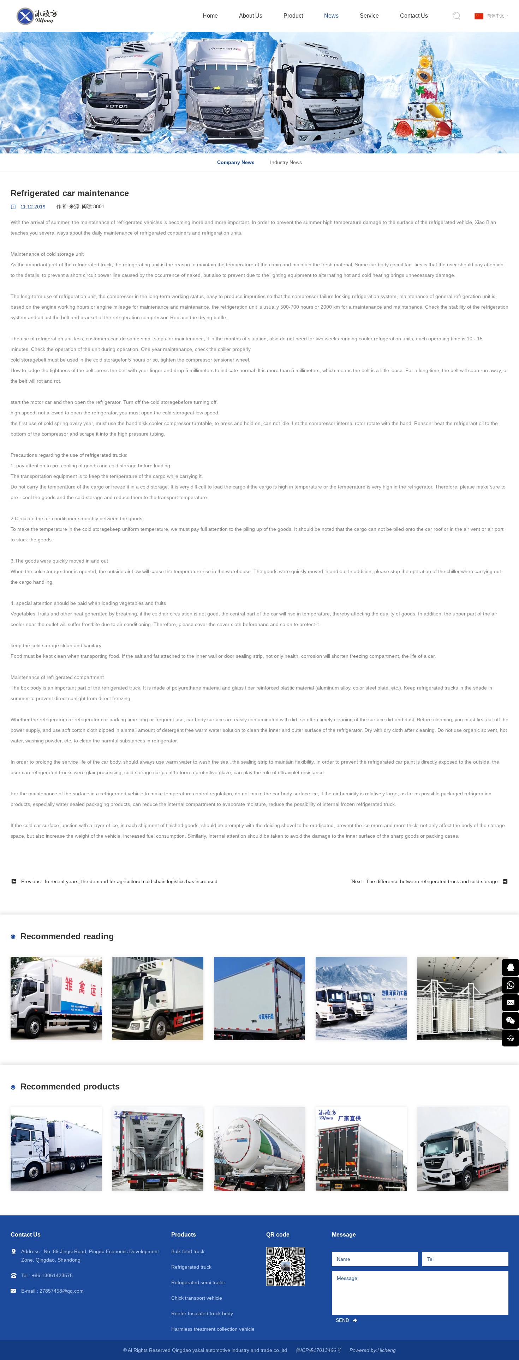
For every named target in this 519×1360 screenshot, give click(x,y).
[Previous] (13, 999)
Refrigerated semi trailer (198, 1282)
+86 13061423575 (52, 1275)
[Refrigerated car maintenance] (361, 998)
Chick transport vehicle (196, 1298)
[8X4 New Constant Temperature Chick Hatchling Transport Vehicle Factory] (56, 998)
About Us (250, 16)
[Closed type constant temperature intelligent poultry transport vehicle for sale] (462, 1149)
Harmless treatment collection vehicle (213, 1329)
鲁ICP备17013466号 (318, 1350)
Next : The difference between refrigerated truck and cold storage (425, 881)
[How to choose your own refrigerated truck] (157, 998)
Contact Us (414, 16)
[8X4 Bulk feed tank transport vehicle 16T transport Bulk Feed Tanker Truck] (259, 1149)
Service (369, 16)
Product (293, 16)
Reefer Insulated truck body (202, 1313)
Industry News (286, 162)
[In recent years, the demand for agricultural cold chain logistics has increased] (259, 998)
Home (210, 16)
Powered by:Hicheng (373, 1350)
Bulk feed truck (187, 1251)
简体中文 (495, 15)
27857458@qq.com (62, 1291)
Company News (236, 162)
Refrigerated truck (191, 1267)
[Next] (506, 1150)
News (331, 16)
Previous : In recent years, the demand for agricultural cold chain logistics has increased (119, 881)
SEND (342, 1320)
